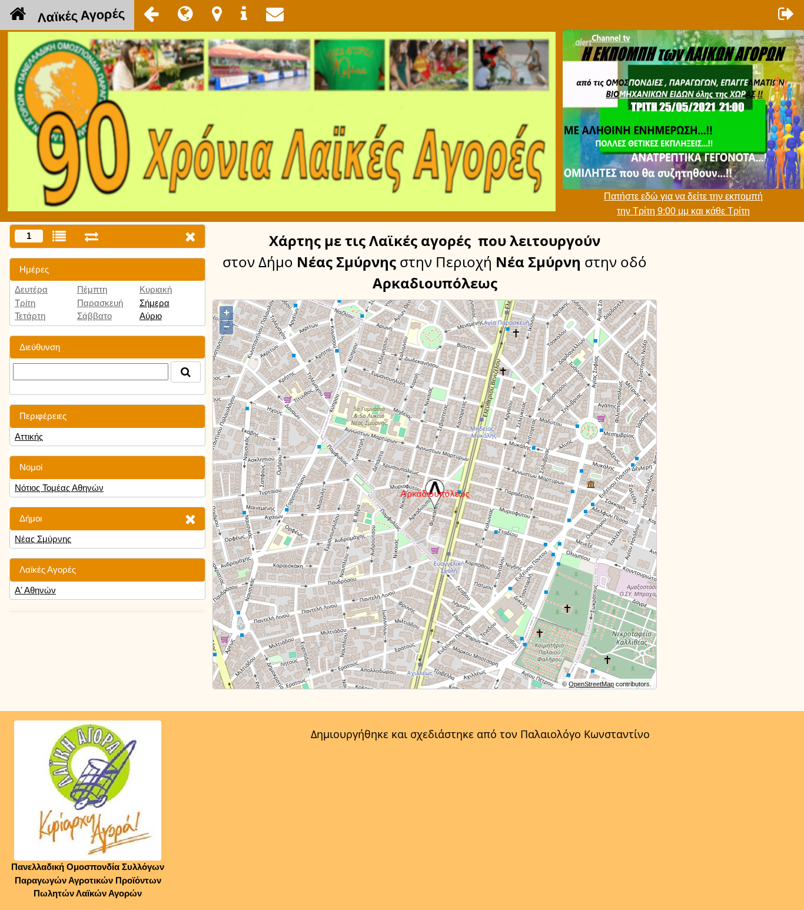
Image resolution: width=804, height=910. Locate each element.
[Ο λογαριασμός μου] (786, 13)
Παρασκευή (100, 303)
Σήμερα (154, 303)
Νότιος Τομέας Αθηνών (59, 488)
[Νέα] (185, 13)
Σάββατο (94, 316)
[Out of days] (91, 236)
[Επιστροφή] (151, 13)
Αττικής (29, 436)
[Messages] (275, 13)
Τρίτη (25, 303)
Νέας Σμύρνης (43, 539)
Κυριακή (155, 289)
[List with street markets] (59, 236)
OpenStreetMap (591, 684)
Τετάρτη (30, 316)
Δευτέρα (31, 289)
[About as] (244, 13)
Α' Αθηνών (35, 590)
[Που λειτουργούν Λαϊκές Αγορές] (216, 13)
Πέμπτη (92, 289)
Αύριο (150, 316)
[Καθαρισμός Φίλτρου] (190, 519)
